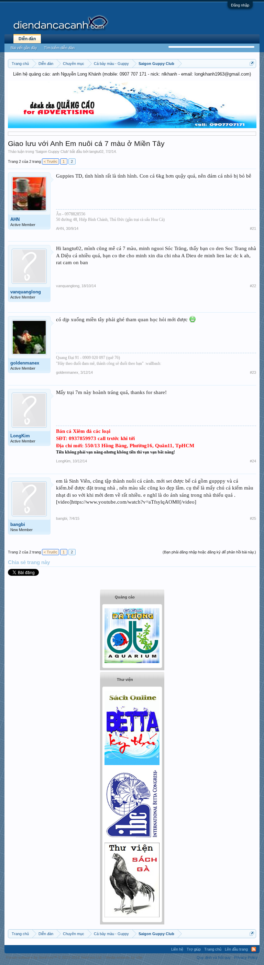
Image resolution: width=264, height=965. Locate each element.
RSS (253, 949)
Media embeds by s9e (124, 957)
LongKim (20, 435)
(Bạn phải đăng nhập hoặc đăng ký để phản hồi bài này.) (209, 552)
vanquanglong (25, 291)
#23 (253, 372)
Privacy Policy (246, 957)
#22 (253, 286)
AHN (15, 219)
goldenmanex (24, 363)
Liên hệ (177, 949)
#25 (253, 518)
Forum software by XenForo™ (54, 957)
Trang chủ (212, 949)
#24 (253, 461)
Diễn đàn (27, 38)
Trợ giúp (194, 949)
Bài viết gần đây (24, 48)
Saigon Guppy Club (52, 151)
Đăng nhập (240, 5)
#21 (253, 228)
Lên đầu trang (236, 949)
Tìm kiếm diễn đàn (59, 48)
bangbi (17, 524)
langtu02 (96, 151)
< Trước (50, 161)
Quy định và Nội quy (214, 957)
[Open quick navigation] (252, 63)
